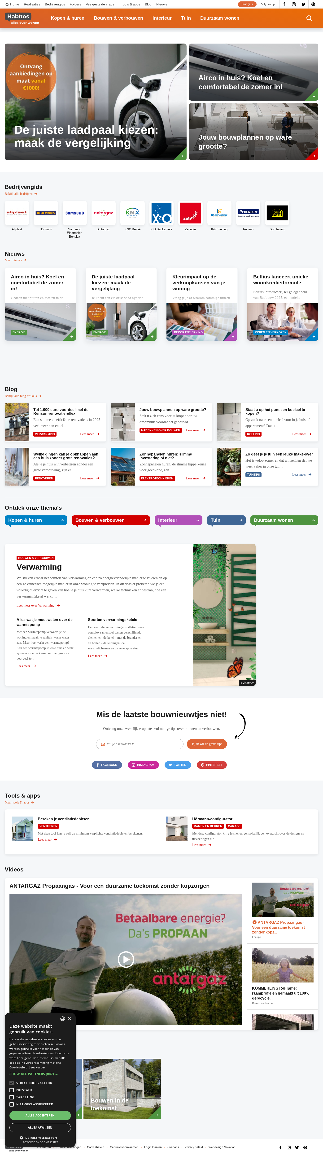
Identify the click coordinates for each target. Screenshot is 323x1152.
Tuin (186, 18)
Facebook (284, 4)
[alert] (40, 1080)
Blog (148, 4)
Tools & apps (130, 4)
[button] (40, 1074)
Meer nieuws (13, 260)
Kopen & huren (67, 18)
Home (14, 4)
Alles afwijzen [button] (40, 1127)
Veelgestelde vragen (101, 4)
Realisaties (32, 4)
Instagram (294, 4)
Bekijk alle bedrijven (19, 194)
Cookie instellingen (69, 1147)
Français (247, 4)
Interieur (162, 18)
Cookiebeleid (95, 1147)
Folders (75, 4)
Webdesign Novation (222, 1147)
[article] (96, 102)
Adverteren (44, 1147)
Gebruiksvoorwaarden (124, 1147)
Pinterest (313, 4)
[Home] (22, 18)
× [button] (69, 1018)
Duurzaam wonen (219, 18)
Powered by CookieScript (40, 1142)
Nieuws (161, 4)
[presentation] (40, 304)
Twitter (304, 4)
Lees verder (37, 1067)
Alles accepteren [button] (40, 1115)
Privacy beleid (194, 1147)
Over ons (173, 1147)
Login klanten (153, 1147)
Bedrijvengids (55, 4)
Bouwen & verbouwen (118, 18)
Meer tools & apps (17, 802)
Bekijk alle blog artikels (21, 396)
